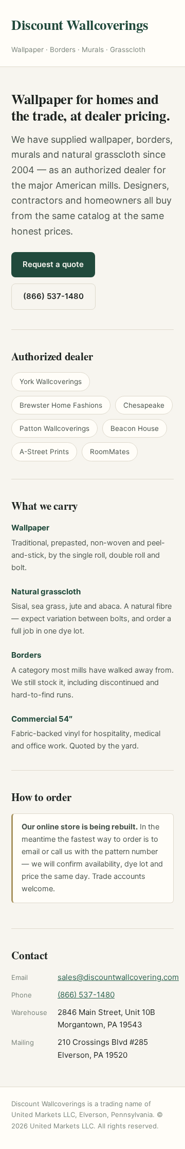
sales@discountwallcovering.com (118, 977)
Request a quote (53, 264)
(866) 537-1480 (53, 296)
